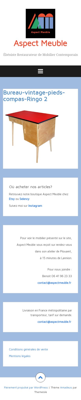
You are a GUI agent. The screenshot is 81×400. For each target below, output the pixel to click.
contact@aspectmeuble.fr (55, 282)
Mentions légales (19, 356)
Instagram (35, 205)
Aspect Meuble (40, 43)
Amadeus (66, 387)
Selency (24, 198)
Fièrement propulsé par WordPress (26, 387)
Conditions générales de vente (28, 349)
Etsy (12, 198)
